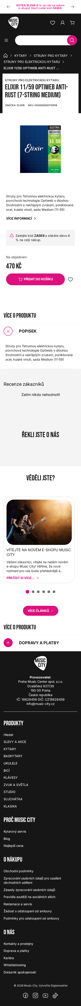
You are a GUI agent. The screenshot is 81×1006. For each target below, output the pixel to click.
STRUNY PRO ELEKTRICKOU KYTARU (32, 80)
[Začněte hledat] (72, 40)
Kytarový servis (15, 831)
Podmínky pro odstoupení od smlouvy (31, 918)
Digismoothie (59, 985)
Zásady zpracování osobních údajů (29, 890)
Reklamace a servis (18, 904)
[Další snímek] (72, 7)
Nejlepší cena (13, 846)
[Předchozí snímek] (9, 7)
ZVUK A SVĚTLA (16, 785)
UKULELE (10, 763)
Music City (30, 985)
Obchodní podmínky (19, 871)
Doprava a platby (16, 951)
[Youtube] (45, 995)
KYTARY (20, 55)
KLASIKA (10, 806)
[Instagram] (35, 995)
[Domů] (6, 55)
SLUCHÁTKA (13, 799)
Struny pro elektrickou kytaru (32, 62)
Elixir (15, 105)
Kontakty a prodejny (18, 944)
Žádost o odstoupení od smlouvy (28, 911)
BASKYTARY (13, 756)
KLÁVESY (11, 777)
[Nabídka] (8, 40)
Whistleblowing (15, 965)
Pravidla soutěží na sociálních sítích (29, 897)
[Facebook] (25, 995)
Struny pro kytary (51, 55)
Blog (7, 839)
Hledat (8, 735)
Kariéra (9, 958)
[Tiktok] (55, 995)
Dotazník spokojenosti (20, 972)
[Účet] (63, 23)
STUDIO (10, 792)
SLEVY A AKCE (15, 742)
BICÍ (7, 770)
